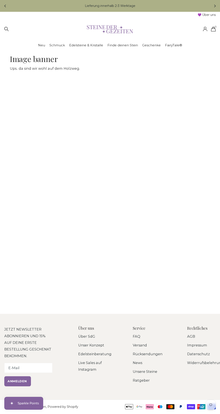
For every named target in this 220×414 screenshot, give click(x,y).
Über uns (86, 328)
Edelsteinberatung (95, 354)
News (137, 363)
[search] (6, 29)
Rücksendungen (147, 354)
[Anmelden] (205, 29)
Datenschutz (198, 354)
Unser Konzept (91, 345)
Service (139, 328)
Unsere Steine (145, 371)
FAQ (136, 336)
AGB (191, 336)
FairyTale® (173, 45)
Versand (140, 345)
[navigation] (4, 6)
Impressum (197, 345)
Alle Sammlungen (41, 45)
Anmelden (18, 381)
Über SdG (86, 336)
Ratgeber (141, 380)
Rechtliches (197, 328)
